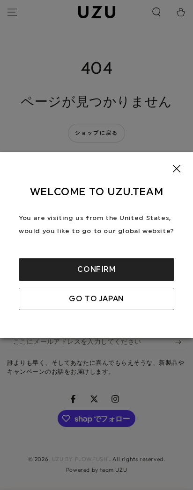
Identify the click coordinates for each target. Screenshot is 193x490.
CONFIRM (96, 269)
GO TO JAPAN (96, 299)
